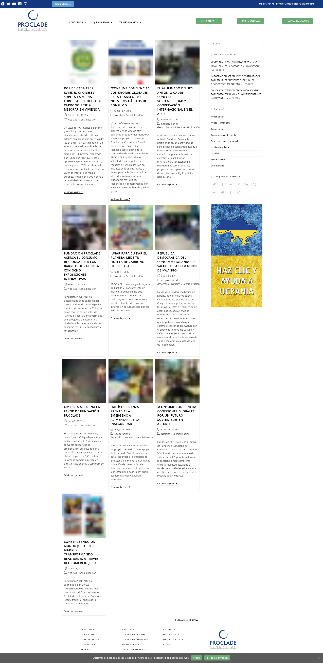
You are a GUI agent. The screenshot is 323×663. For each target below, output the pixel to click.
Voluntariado (217, 165)
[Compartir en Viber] (254, 184)
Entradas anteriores (188, 620)
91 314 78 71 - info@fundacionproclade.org (286, 3)
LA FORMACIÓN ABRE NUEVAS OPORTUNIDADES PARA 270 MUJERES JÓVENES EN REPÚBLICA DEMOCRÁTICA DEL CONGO (235, 80)
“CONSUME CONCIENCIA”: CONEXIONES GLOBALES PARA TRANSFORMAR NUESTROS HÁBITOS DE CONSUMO (130, 96)
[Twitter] (8, 4)
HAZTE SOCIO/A (171, 634)
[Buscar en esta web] (236, 43)
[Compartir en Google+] (230, 184)
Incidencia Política (220, 147)
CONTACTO (169, 644)
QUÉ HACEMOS (89, 634)
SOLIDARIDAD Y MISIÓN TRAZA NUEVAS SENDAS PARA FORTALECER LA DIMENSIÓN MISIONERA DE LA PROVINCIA (236, 94)
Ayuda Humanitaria (220, 122)
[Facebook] (3, 4)
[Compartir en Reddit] (222, 192)
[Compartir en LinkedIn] (246, 184)
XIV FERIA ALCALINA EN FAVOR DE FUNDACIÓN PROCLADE (82, 411)
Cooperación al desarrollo (224, 135)
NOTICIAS (86, 649)
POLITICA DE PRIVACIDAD (136, 639)
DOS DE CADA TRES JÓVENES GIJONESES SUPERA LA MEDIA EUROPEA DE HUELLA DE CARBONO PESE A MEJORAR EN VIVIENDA (83, 98)
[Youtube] (14, 4)
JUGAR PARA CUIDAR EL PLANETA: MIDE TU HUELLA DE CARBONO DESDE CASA (129, 259)
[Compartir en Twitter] (214, 184)
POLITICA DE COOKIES (133, 634)
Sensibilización (87, 119)
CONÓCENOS (88, 629)
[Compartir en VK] (214, 192)
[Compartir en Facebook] (222, 184)
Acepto (197, 657)
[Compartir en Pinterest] (238, 184)
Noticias (72, 119)
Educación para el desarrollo (225, 141)
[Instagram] (25, 4)
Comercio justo (218, 128)
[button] (63, 4)
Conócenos (76, 22)
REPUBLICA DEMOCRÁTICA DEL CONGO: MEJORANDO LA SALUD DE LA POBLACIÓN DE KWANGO (177, 261)
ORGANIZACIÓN (89, 644)
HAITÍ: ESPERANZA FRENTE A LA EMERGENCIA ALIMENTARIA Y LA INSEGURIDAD (125, 415)
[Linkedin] (20, 4)
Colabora (207, 21)
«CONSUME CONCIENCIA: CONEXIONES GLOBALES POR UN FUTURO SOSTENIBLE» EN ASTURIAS (176, 415)
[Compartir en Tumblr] (230, 192)
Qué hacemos (101, 22)
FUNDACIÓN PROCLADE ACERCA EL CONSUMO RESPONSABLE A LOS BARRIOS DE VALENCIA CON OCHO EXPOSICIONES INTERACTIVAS (82, 266)
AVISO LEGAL (129, 629)
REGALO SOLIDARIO (174, 639)
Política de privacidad (217, 657)
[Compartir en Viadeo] (238, 192)
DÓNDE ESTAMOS (90, 639)
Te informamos (128, 22)
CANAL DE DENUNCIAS (134, 649)
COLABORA (169, 629)
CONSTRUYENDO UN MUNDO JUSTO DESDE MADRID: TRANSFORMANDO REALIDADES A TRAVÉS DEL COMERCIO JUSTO (81, 552)
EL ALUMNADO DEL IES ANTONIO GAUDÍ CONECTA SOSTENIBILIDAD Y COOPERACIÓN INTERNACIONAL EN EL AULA (175, 101)
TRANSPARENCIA (131, 644)
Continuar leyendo (73, 192)
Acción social (217, 116)
